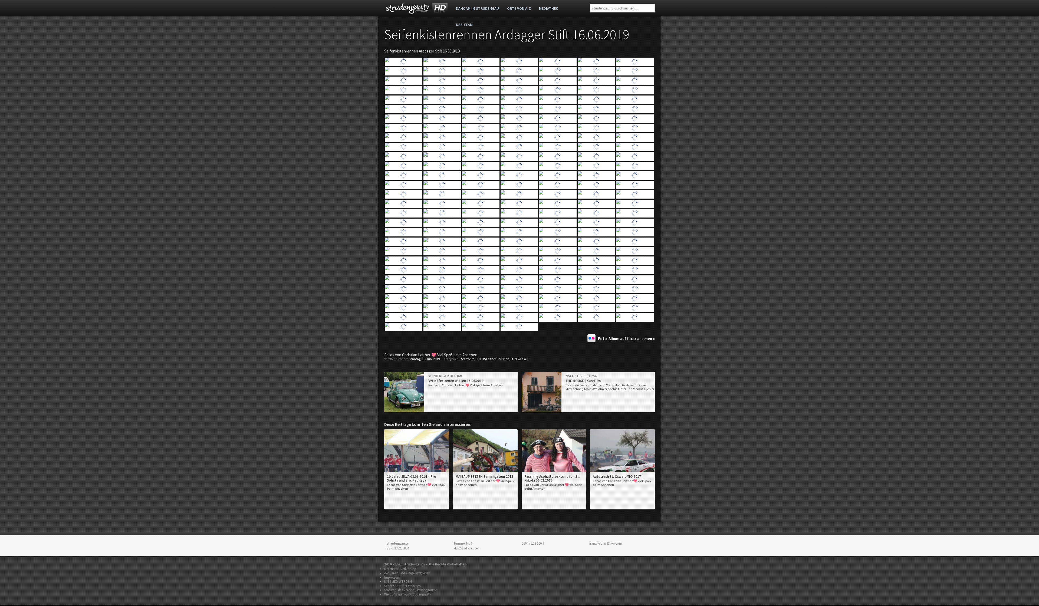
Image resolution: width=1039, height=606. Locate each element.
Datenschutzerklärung (400, 569)
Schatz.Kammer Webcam (402, 586)
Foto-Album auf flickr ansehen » (626, 338)
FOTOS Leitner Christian (492, 359)
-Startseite (467, 359)
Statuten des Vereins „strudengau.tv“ (411, 590)
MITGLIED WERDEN (398, 581)
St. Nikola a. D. (520, 359)
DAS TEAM (464, 24)
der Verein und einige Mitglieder (406, 573)
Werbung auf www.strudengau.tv (407, 594)
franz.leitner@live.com (605, 543)
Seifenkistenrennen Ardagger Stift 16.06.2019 (506, 34)
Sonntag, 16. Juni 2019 (424, 359)
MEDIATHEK (548, 8)
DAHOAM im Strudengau (477, 8)
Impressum (392, 577)
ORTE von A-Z (519, 8)
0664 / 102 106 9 (533, 543)
